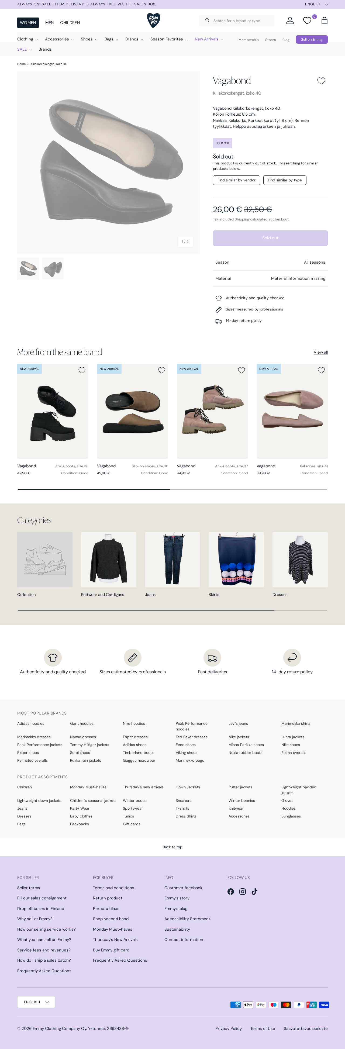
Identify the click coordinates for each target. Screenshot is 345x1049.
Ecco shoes (186, 744)
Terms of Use (262, 1028)
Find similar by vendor (237, 180)
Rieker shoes (28, 752)
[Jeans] (172, 559)
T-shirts (182, 808)
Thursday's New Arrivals (115, 939)
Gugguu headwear (139, 760)
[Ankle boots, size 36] (52, 411)
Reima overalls (293, 752)
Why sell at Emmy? (35, 919)
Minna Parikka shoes (246, 744)
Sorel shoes (80, 752)
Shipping (242, 219)
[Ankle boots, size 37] (212, 411)
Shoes (87, 39)
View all (321, 352)
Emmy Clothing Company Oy (59, 1028)
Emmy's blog (175, 908)
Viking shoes (186, 752)
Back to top (172, 847)
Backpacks (79, 824)
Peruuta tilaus (106, 908)
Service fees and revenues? (44, 950)
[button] (324, 20)
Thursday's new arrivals (143, 787)
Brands (132, 39)
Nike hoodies (134, 723)
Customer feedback (183, 888)
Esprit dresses (135, 736)
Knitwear (236, 808)
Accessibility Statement (187, 919)
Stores (270, 39)
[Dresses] (300, 559)
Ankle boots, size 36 (71, 466)
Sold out (270, 238)
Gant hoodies (82, 723)
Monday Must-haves (88, 787)
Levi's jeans (238, 723)
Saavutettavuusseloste (306, 1028)
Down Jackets (188, 787)
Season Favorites (166, 39)
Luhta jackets (292, 736)
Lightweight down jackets (39, 800)
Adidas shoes (134, 744)
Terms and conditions (113, 888)
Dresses (280, 594)
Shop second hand (111, 919)
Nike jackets (239, 736)
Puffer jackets (240, 787)
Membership (249, 39)
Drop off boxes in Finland (40, 908)
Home (21, 64)
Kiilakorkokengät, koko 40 (48, 64)
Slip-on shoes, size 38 (150, 466)
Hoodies (288, 808)
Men (49, 22)
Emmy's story (176, 898)
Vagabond (232, 80)
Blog (285, 39)
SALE (22, 49)
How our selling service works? (46, 929)
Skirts (214, 594)
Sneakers (183, 800)
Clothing (25, 39)
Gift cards (131, 824)
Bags (109, 39)
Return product (107, 898)
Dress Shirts (186, 816)
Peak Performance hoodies (192, 726)
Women (28, 22)
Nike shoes (290, 744)
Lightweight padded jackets (298, 790)
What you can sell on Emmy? (44, 939)
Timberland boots (138, 752)
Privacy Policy (228, 1028)
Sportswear (133, 808)
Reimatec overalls (32, 760)
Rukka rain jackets (85, 760)
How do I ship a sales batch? (44, 960)
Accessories (57, 39)
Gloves (287, 800)
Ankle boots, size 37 (231, 466)
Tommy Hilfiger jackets (89, 744)
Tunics (128, 816)
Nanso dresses (83, 736)
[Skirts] (236, 559)
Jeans (150, 594)
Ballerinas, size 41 (314, 466)
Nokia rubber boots (245, 752)
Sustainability (177, 929)
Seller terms (28, 888)
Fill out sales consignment (42, 898)
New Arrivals (206, 39)
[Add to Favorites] (321, 81)
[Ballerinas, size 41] (292, 411)
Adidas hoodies (30, 723)
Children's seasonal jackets (93, 800)
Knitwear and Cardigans (102, 594)
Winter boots (134, 800)
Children (70, 22)
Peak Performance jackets (39, 744)
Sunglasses (291, 816)
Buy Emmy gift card (111, 950)
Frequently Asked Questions (44, 971)
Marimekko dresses (34, 736)
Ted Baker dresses (192, 736)
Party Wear (79, 808)
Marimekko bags (190, 760)
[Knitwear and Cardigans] (108, 559)
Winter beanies (242, 800)
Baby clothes (81, 816)
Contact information (183, 939)
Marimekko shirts (295, 723)
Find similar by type (285, 180)
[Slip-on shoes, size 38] (132, 411)
